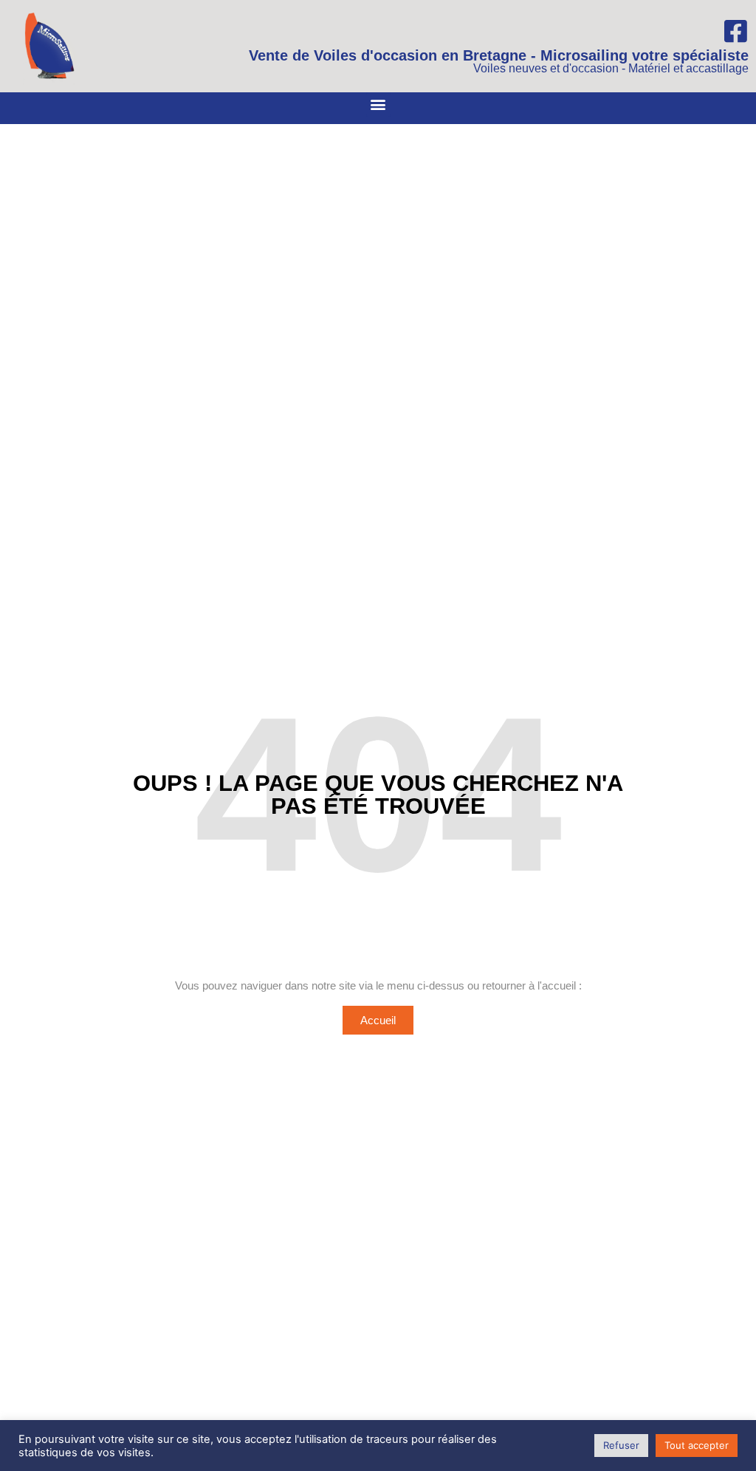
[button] (378, 104)
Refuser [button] (621, 1445)
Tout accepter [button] (696, 1445)
